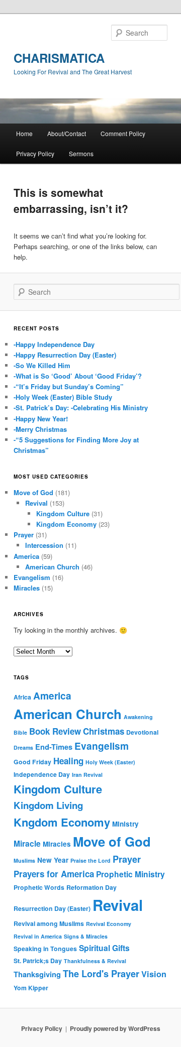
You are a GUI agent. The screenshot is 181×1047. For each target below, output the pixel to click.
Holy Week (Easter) (110, 762)
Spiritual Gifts (104, 948)
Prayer (24, 534)
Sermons (81, 153)
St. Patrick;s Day (38, 960)
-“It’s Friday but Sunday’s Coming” (69, 386)
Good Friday (32, 761)
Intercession (44, 545)
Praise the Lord (90, 860)
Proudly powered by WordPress (115, 1028)
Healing (68, 761)
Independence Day (42, 774)
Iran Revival (87, 774)
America (26, 556)
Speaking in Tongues (45, 948)
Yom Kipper (31, 987)
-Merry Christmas (40, 429)
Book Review (55, 731)
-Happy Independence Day (54, 344)
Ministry (125, 824)
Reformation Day (91, 887)
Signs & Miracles (86, 936)
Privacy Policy (35, 153)
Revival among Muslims (49, 923)
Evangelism (32, 577)
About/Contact (66, 133)
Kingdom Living (48, 805)
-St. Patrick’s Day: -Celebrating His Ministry (81, 407)
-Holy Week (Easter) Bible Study (63, 397)
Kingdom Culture (62, 513)
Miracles (27, 588)
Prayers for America (54, 874)
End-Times (53, 746)
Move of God (33, 492)
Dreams (23, 747)
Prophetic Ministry (130, 874)
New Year (52, 860)
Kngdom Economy (62, 822)
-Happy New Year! (41, 418)
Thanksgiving (37, 974)
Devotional (142, 732)
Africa (22, 697)
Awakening (138, 717)
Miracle (27, 843)
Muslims (24, 860)
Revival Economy (108, 923)
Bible (20, 732)
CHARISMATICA (59, 57)
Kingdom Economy (66, 524)
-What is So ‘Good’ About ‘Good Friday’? (78, 376)
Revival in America (38, 936)
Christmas (103, 731)
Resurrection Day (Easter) (52, 908)
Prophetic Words (39, 887)
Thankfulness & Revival (95, 961)
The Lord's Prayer (101, 973)
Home (24, 133)
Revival (36, 503)
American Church (52, 566)
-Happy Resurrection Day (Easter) (65, 355)
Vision (153, 974)
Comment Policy (123, 133)
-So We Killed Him (42, 365)
